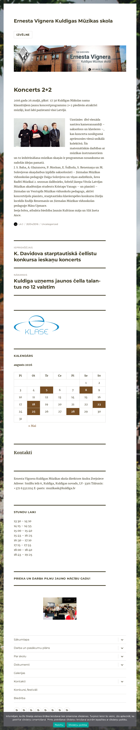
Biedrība (19, 698)
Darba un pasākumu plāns (32, 648)
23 (99, 404)
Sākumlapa (21, 639)
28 (73, 411)
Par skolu (20, 656)
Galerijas (19, 673)
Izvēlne (23, 34)
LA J (21, 224)
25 (33, 411)
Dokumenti (22, 664)
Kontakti (20, 681)
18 (33, 404)
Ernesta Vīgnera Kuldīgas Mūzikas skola (63, 21)
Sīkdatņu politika (77, 725)
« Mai (32, 426)
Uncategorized (49, 224)
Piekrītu (59, 725)
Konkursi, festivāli (25, 689)
